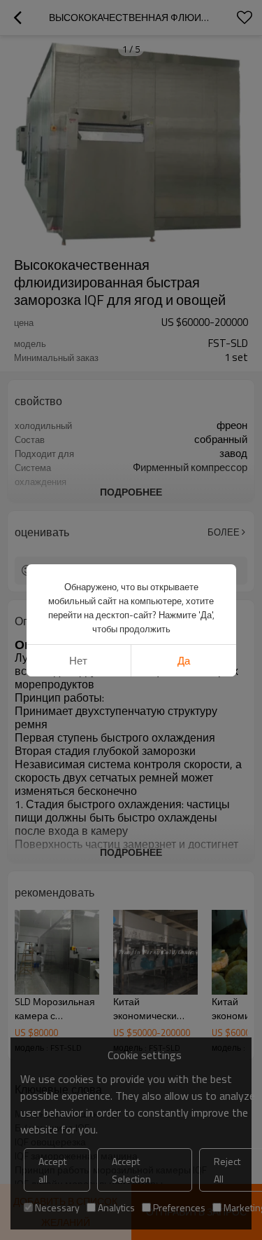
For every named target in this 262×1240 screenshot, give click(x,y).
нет (78, 661)
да (183, 661)
